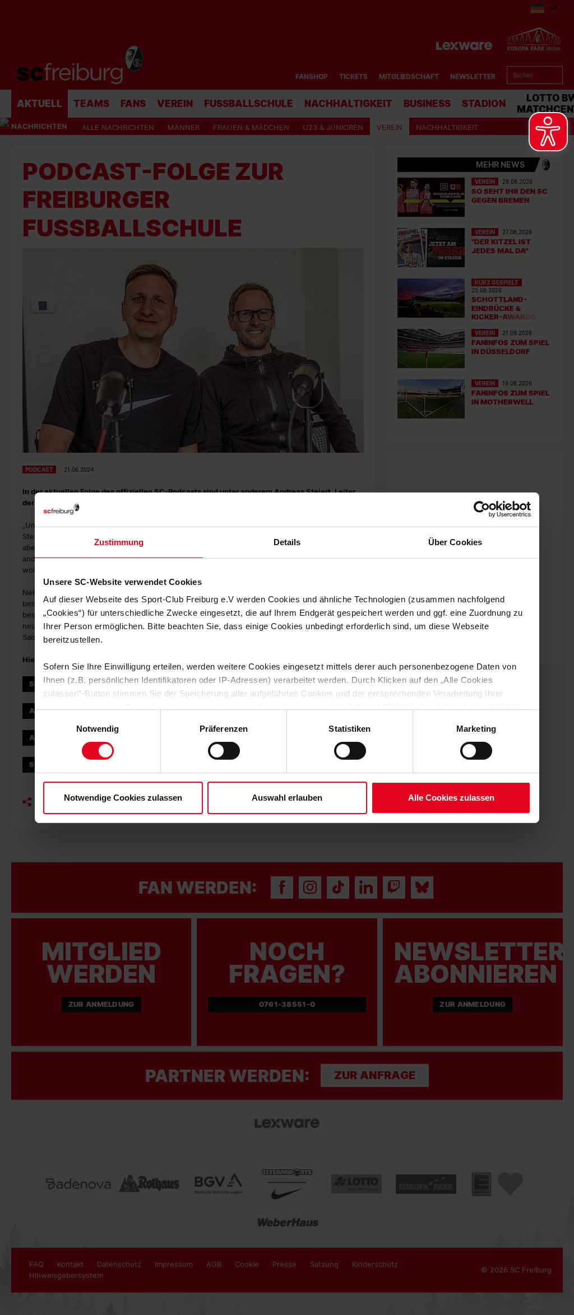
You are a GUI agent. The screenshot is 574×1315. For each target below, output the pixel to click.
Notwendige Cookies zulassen (123, 797)
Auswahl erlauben (287, 797)
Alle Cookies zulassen (451, 797)
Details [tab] (287, 541)
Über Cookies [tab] (455, 541)
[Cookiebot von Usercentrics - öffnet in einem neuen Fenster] (482, 509)
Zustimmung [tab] (119, 541)
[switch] (224, 751)
